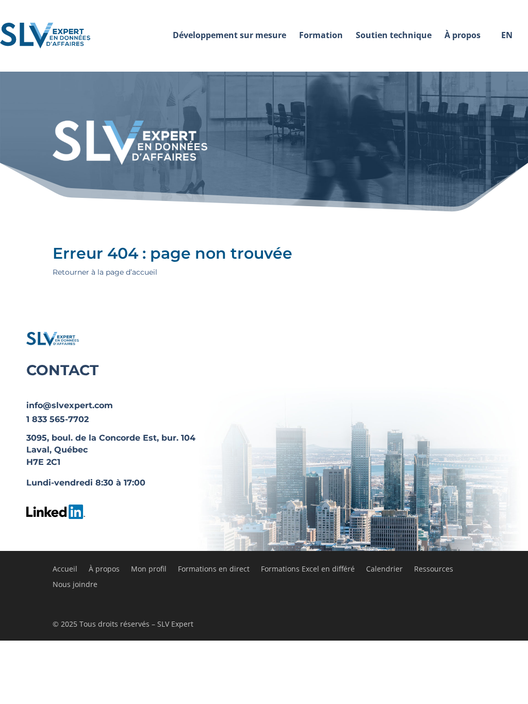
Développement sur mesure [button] (229, 35)
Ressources (433, 569)
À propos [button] (462, 35)
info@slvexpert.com (69, 405)
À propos (104, 569)
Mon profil (149, 569)
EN (507, 35)
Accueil (65, 569)
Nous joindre (75, 585)
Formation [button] (321, 35)
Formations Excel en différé (308, 569)
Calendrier (384, 569)
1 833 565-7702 (57, 419)
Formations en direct (214, 569)
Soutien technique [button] (394, 35)
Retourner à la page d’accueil (105, 272)
